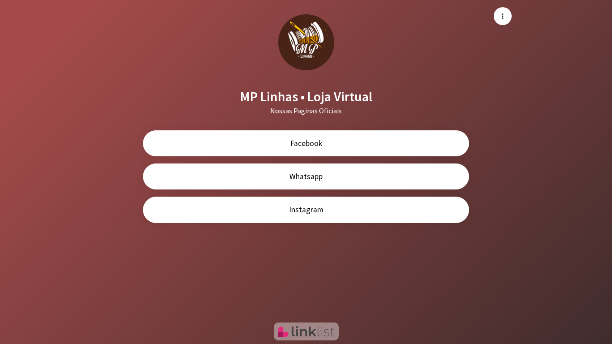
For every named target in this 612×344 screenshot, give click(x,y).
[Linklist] (306, 331)
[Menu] (503, 16)
